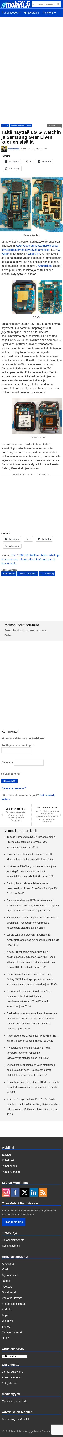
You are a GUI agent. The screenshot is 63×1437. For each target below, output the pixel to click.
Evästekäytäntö (11, 1245)
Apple (5, 1315)
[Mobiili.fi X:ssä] (24, 1192)
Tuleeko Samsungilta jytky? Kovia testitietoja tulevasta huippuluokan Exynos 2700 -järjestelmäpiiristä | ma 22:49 (31, 841)
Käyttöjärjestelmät (18, 125)
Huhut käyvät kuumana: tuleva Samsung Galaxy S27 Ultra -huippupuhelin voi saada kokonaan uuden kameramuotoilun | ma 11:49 (32, 979)
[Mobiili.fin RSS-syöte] (43, 1192)
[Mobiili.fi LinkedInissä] (34, 1192)
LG (41, 574)
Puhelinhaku (9, 1166)
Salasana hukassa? (13, 788)
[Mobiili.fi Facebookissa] (15, 1192)
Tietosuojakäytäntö (13, 1240)
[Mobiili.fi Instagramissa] (6, 1192)
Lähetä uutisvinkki (12, 1371)
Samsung (49, 574)
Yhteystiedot (9, 1383)
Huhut (5, 1338)
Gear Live (34, 253)
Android (5, 125)
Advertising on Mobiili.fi (16, 1419)
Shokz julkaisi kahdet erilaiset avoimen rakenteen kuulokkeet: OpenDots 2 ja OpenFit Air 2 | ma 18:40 (32, 888)
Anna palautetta (11, 1377)
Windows (7, 1320)
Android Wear (9, 574)
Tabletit (6, 1280)
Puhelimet (8, 1160)
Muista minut (12, 773)
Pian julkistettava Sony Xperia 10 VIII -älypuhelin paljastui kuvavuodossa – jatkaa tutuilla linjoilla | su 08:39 (33, 1087)
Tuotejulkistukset (12, 1332)
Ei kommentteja (54, 125)
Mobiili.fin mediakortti (14, 1401)
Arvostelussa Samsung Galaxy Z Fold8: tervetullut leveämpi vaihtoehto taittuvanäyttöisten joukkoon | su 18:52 (29, 1052)
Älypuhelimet (9, 1275)
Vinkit (5, 1269)
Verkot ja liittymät (12, 1298)
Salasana (7, 762)
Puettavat (7, 1286)
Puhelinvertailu (11, 1171)
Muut (29, 125)
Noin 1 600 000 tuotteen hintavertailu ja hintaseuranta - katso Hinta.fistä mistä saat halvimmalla (30, 559)
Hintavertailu (31, 12)
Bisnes (6, 1326)
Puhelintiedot (10, 12)
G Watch (22, 574)
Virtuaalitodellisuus (13, 1303)
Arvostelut (8, 1263)
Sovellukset (9, 1292)
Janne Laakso (13, 149)
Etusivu (6, 1154)
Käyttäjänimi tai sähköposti (18, 745)
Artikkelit (48, 12)
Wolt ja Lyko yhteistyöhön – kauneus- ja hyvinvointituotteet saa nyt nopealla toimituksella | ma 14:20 (33, 939)
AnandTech (45, 265)
